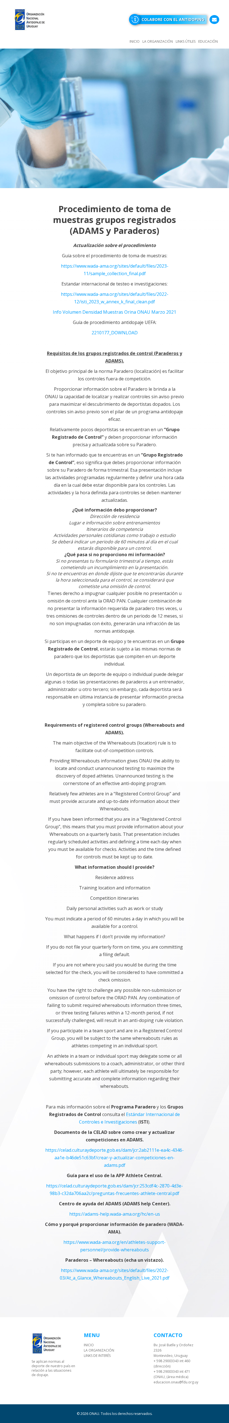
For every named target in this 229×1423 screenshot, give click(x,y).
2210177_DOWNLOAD (115, 333)
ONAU (94, 1413)
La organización (157, 41)
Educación (208, 41)
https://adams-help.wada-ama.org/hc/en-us (114, 1214)
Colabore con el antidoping (173, 19)
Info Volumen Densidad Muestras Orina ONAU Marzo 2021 (114, 312)
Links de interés (97, 1355)
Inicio (135, 41)
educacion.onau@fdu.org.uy (176, 1382)
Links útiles (185, 41)
